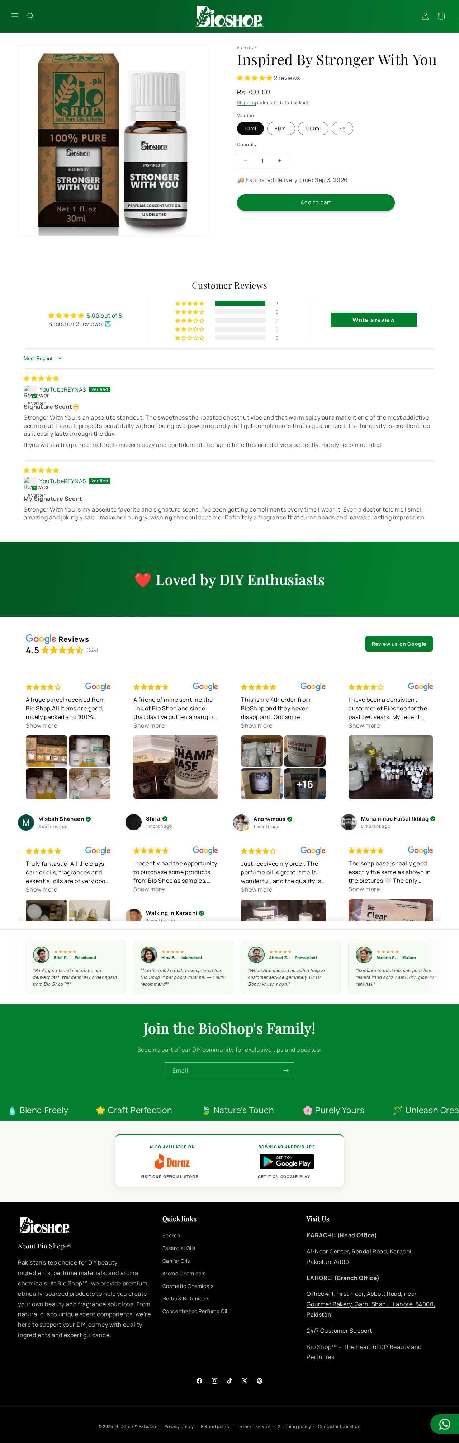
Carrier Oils (176, 1260)
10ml (250, 128)
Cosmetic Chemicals (188, 1286)
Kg (342, 128)
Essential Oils (178, 1248)
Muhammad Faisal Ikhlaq (395, 819)
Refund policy (215, 1426)
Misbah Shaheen (61, 819)
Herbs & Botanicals (186, 1298)
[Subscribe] (286, 1070)
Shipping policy (294, 1426)
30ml (281, 128)
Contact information (339, 1426)
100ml (313, 128)
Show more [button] (41, 725)
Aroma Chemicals (184, 1273)
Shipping (246, 102)
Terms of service (254, 1426)
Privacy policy (179, 1426)
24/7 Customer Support (339, 1331)
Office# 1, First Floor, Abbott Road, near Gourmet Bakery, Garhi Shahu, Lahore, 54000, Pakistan (371, 1304)
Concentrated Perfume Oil (194, 1311)
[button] (15, 16)
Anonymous (269, 819)
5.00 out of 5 (104, 315)
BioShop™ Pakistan (135, 1426)
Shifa (153, 819)
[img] (41, 378)
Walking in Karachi (171, 913)
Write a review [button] (373, 320)
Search (171, 1235)
